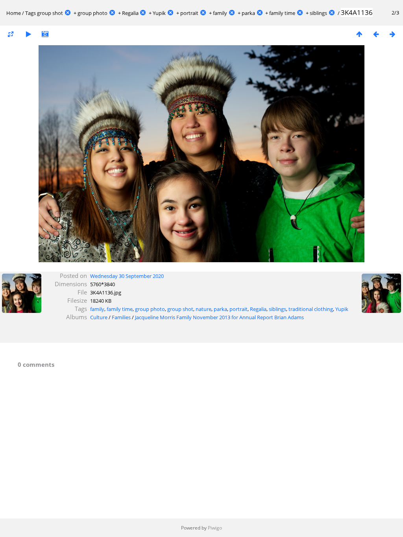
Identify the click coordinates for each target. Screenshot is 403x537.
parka (248, 13)
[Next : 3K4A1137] (392, 34)
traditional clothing (310, 309)
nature (203, 309)
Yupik (159, 13)
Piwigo (215, 527)
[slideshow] (28, 34)
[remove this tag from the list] (67, 13)
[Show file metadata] (45, 34)
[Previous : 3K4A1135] (376, 34)
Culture (98, 317)
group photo (92, 13)
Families (121, 317)
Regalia (130, 13)
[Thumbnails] (359, 34)
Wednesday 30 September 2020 (127, 276)
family (220, 13)
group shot (50, 13)
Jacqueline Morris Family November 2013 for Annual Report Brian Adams (219, 317)
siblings (318, 13)
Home (13, 13)
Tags (30, 13)
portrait (189, 13)
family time (282, 13)
